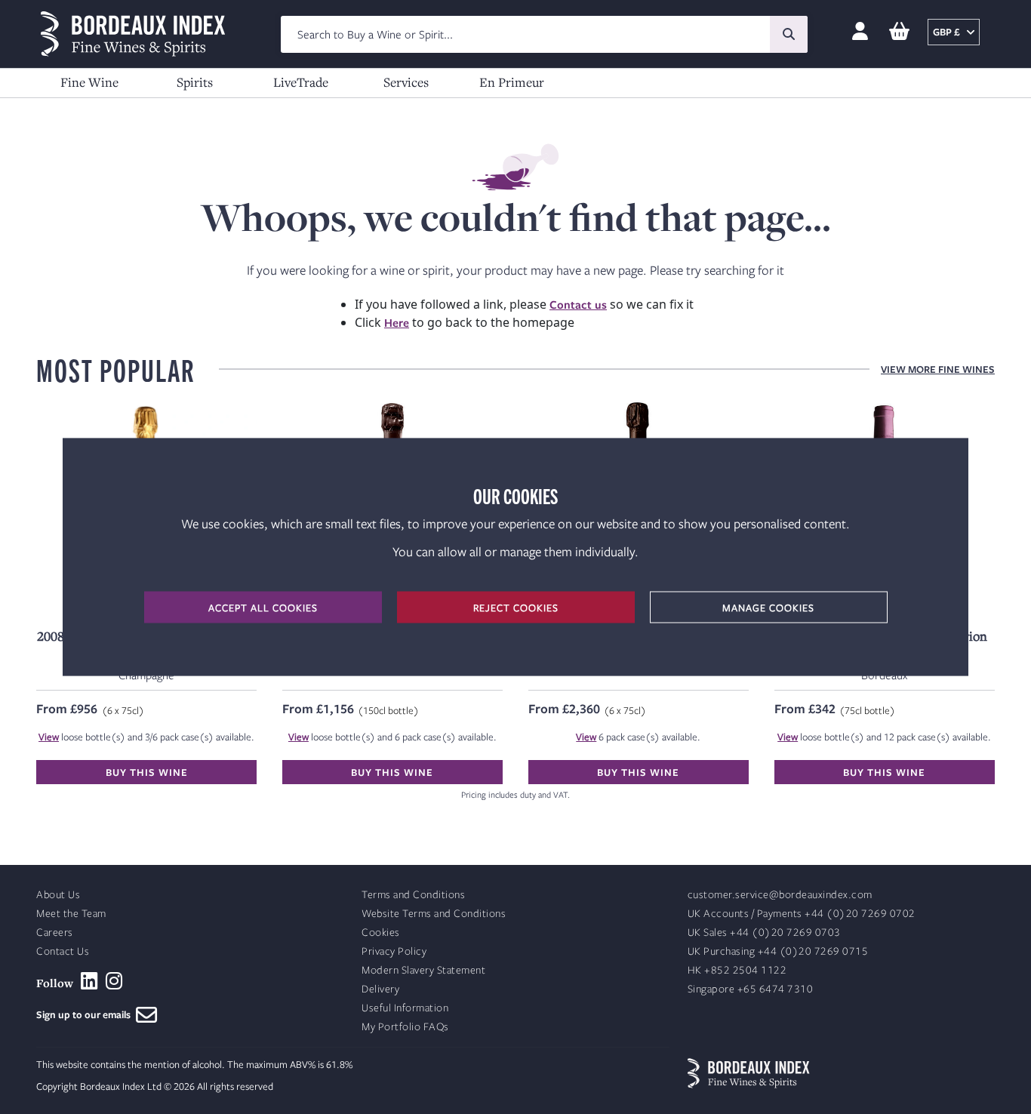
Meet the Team (71, 913)
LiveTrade (300, 82)
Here (396, 322)
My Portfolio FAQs (405, 1026)
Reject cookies (516, 607)
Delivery (380, 989)
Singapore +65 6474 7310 (751, 989)
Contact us (578, 304)
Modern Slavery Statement (423, 970)
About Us (58, 894)
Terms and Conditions (413, 894)
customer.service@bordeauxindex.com (780, 894)
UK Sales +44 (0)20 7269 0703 (764, 932)
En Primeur (511, 82)
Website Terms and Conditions (434, 913)
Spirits (195, 82)
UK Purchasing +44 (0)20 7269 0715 (778, 951)
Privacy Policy (394, 951)
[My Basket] (899, 32)
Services (406, 82)
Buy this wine (147, 772)
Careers (54, 932)
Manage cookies (768, 607)
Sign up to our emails (86, 1014)
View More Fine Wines (938, 369)
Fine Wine (89, 82)
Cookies (381, 932)
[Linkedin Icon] (89, 981)
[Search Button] (789, 34)
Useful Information (405, 1008)
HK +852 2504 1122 (737, 970)
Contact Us (62, 951)
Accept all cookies (263, 607)
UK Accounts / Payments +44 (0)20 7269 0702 (802, 913)
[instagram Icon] (114, 981)
